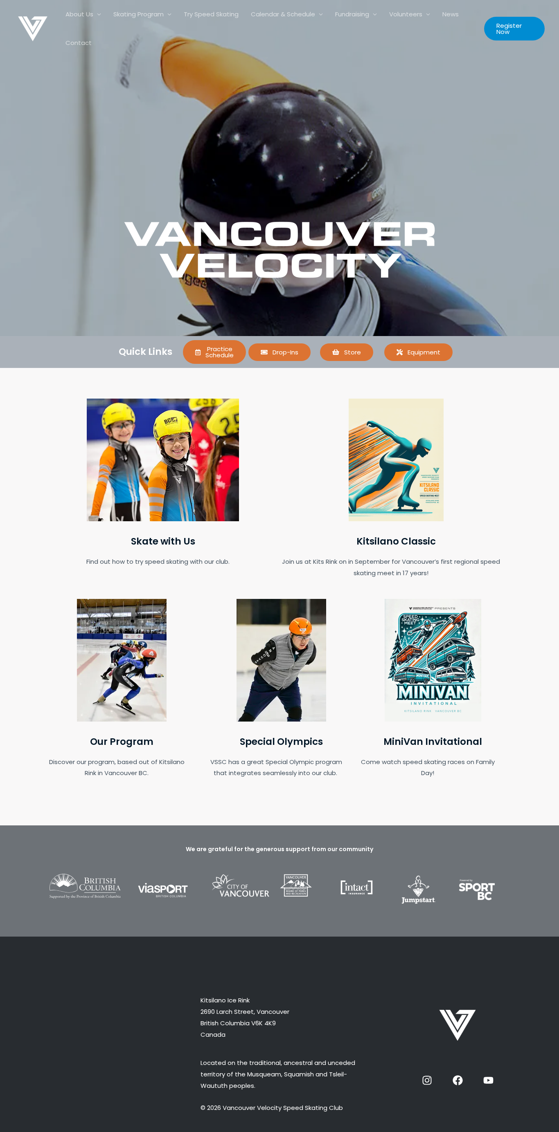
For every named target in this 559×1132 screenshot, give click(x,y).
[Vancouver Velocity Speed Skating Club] (32, 28)
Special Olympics (281, 741)
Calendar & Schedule (283, 14)
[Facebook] (458, 1080)
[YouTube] (488, 1080)
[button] (514, 28)
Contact (78, 42)
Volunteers (405, 14)
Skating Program (138, 14)
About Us (79, 14)
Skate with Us (163, 541)
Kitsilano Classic (396, 541)
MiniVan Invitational (432, 741)
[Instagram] (427, 1080)
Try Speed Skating (211, 14)
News (450, 14)
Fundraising (352, 14)
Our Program (121, 741)
